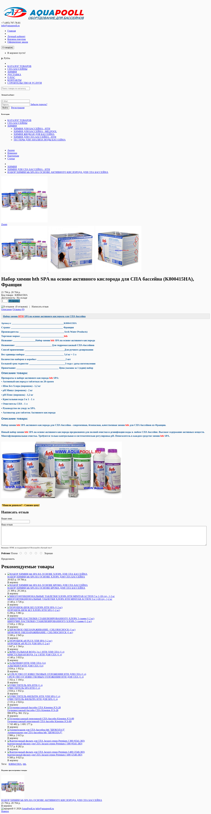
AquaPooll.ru (28, 808)
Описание (6, 309)
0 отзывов (21, 306)
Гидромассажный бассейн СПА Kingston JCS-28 (32, 710)
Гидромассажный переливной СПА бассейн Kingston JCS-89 (39, 721)
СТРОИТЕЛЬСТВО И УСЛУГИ (24, 83)
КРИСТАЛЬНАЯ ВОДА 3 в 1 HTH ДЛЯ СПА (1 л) (34, 654)
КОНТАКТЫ (14, 80)
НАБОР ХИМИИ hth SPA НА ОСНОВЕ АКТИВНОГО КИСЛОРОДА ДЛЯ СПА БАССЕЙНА (57, 172)
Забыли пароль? (38, 104)
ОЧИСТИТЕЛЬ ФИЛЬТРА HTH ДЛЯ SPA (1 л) (32, 699)
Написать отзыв (40, 306)
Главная (11, 31)
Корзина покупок (16, 39)
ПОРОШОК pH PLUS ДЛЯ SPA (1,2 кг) (28, 643)
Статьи (11, 158)
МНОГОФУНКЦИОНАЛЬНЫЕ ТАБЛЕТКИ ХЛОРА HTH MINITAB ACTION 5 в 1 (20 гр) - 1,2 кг (59, 599)
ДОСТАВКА (14, 74)
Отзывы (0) (18, 309)
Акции (11, 150)
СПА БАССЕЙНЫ (17, 69)
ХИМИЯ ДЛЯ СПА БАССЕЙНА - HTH (28, 169)
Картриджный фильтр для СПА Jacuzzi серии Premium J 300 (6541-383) (44, 743)
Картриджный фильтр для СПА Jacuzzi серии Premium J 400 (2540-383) (44, 754)
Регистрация (17, 107)
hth (24, 764)
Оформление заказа (17, 42)
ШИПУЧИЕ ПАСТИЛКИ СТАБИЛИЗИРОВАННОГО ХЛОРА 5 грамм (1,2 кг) (49, 621)
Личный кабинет (16, 36)
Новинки (12, 153)
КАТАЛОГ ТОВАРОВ (19, 66)
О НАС (11, 77)
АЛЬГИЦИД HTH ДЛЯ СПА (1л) (25, 665)
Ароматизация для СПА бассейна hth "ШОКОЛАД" (34, 732)
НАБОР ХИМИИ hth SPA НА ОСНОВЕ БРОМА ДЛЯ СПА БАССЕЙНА (46, 588)
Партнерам (13, 155)
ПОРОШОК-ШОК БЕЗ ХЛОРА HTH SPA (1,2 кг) (33, 610)
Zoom (4, 224)
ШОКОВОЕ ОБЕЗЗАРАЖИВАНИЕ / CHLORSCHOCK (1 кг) (40, 632)
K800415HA (15, 764)
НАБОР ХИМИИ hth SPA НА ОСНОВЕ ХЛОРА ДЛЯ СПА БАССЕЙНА (46, 576)
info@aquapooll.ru (10, 25)
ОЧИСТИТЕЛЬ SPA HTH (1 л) (23, 688)
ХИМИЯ (12, 71)
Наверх (5, 811)
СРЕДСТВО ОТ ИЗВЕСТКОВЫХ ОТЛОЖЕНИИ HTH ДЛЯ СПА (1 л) (45, 677)
